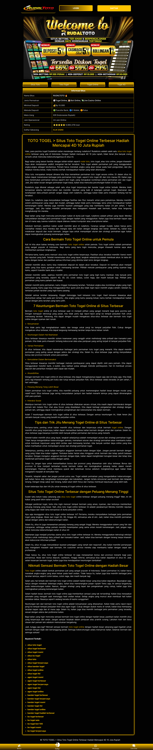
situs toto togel (68, 497)
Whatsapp (95, 748)
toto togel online (76, 244)
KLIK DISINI (58, 130)
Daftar (57, 748)
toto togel (38, 311)
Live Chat (134, 748)
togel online (117, 427)
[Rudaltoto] (38, 8)
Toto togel (30, 570)
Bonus (19, 748)
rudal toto (85, 161)
